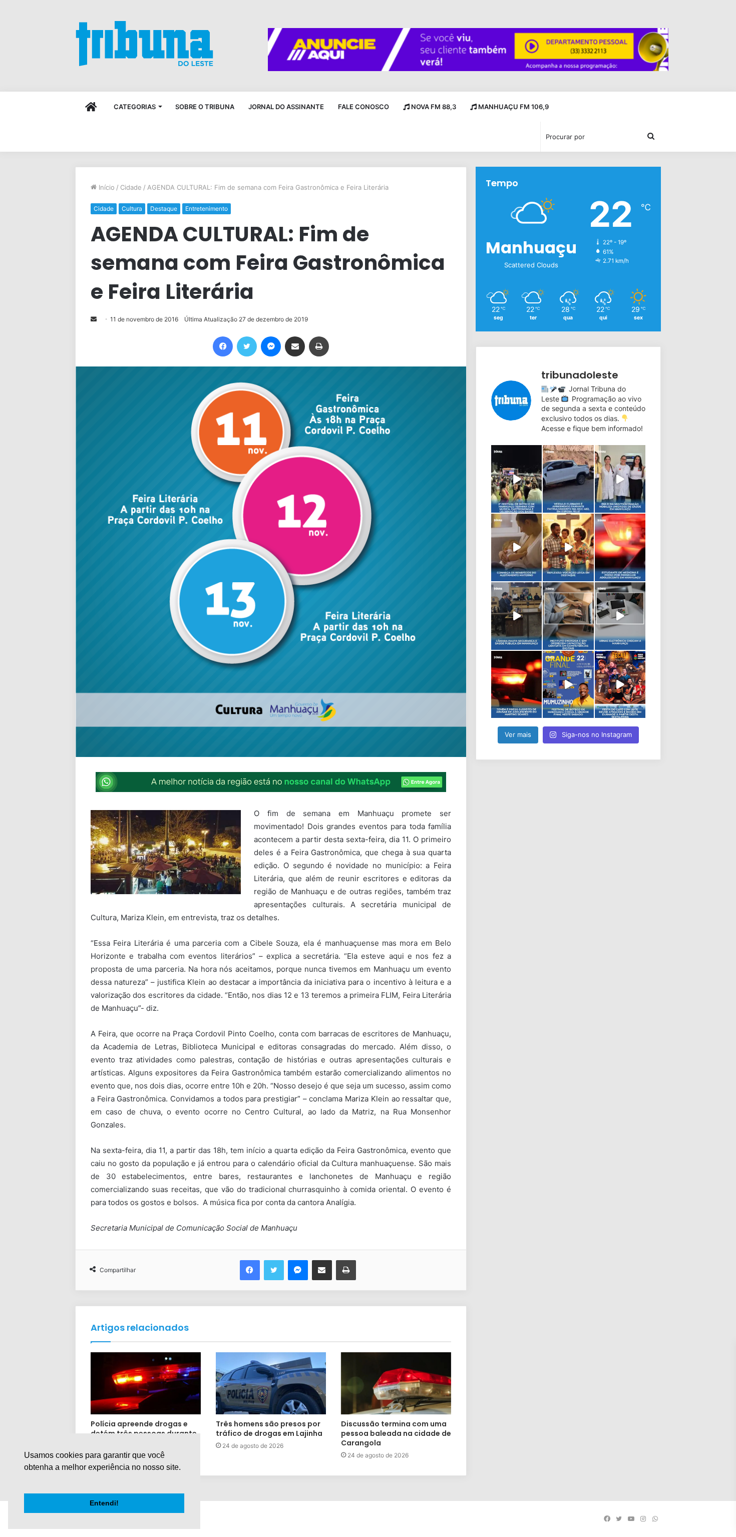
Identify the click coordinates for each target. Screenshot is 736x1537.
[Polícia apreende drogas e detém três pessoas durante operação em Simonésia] (146, 1383)
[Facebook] (223, 346)
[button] (25, 1479)
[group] (468, 49)
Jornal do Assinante (286, 107)
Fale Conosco (363, 107)
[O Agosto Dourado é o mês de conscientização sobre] (516, 547)
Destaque (163, 208)
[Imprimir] (319, 346)
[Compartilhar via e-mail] (295, 346)
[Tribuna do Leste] (144, 43)
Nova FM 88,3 (433, 107)
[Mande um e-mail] (94, 319)
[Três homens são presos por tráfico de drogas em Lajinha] (271, 1383)
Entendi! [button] (104, 1503)
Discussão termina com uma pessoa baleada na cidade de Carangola (396, 1433)
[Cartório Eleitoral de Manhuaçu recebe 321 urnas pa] (620, 616)
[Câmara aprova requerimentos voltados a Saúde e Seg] (516, 616)
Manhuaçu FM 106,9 (513, 107)
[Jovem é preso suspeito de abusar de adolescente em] (516, 684)
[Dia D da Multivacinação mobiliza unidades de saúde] (620, 479)
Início (106, 187)
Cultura (132, 208)
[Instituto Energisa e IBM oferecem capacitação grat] (568, 616)
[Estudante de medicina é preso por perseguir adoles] (620, 547)
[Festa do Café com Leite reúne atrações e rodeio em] (620, 684)
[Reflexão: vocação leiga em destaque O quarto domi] (568, 547)
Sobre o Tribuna (204, 107)
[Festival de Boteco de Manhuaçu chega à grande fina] (568, 684)
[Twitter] (247, 346)
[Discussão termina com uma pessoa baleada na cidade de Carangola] (396, 1383)
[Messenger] (271, 346)
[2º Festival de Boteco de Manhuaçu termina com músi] (516, 479)
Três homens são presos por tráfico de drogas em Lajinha (269, 1428)
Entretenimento (206, 208)
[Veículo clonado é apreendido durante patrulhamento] (568, 479)
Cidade (131, 187)
